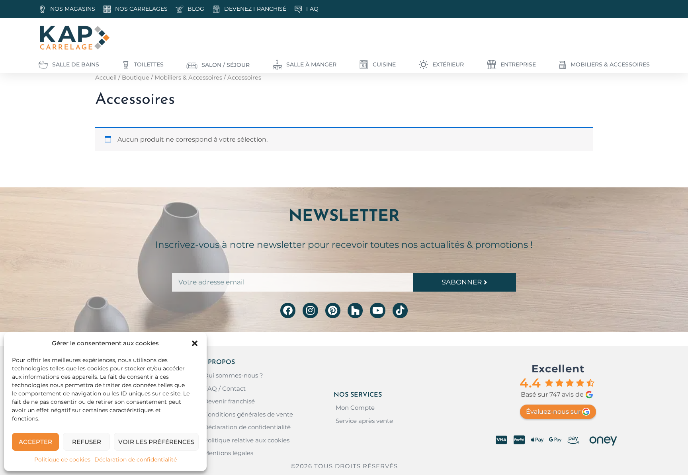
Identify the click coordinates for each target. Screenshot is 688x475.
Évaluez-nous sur (553, 411)
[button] (195, 343)
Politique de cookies (62, 459)
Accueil (106, 77)
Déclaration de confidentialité (135, 459)
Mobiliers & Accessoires (188, 77)
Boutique (135, 77)
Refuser (86, 442)
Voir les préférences (156, 442)
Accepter (35, 442)
